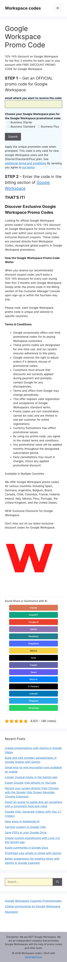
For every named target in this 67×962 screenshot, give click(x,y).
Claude (33, 607)
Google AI (34, 622)
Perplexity (33, 636)
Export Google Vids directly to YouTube (30, 782)
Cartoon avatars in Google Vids (25, 827)
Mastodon (11, 912)
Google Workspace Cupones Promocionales (33, 900)
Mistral (33, 650)
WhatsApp (33, 708)
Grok (33, 658)
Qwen (34, 672)
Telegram (33, 700)
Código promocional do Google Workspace (32, 906)
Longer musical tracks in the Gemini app (31, 777)
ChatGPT (33, 615)
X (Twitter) (33, 686)
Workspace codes (23, 8)
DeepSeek (33, 643)
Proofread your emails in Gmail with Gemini (33, 853)
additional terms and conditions (25, 163)
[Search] (57, 882)
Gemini (33, 629)
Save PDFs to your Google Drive (26, 832)
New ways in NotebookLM (22, 821)
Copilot (33, 665)
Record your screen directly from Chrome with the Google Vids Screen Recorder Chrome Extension (32, 792)
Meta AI (33, 679)
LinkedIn (33, 693)
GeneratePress (33, 956)
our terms (28, 167)
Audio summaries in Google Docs (26, 847)
